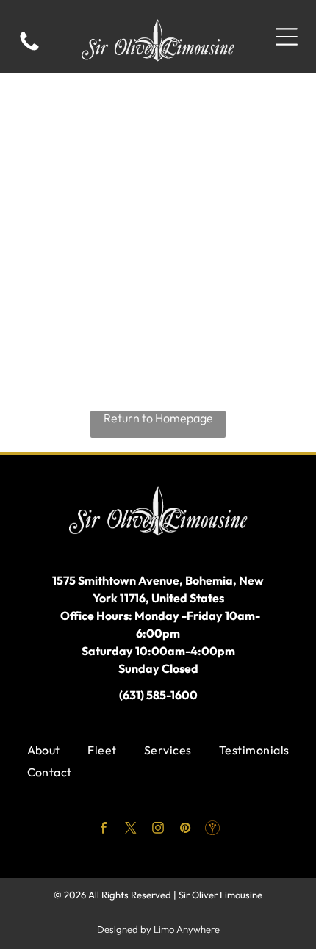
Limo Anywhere (187, 929)
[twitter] (131, 830)
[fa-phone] (29, 49)
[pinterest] (185, 830)
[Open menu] (287, 37)
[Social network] (213, 830)
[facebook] (104, 830)
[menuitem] (43, 750)
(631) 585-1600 (158, 695)
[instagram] (158, 830)
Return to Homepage (158, 418)
